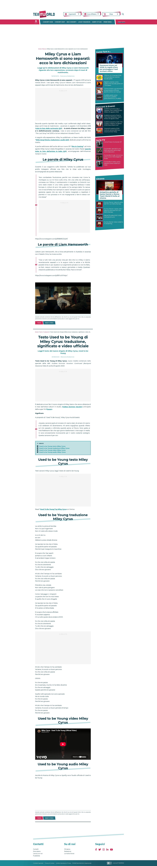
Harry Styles (97, 22)
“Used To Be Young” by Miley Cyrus (53, 509)
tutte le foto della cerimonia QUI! (49, 128)
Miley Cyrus (49, 323)
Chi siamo (67, 849)
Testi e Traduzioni (44, 332)
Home (39, 48)
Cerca (122, 14)
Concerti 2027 (60, 22)
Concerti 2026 (48, 22)
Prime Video (108, 22)
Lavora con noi (37, 853)
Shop (111, 14)
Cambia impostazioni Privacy (63, 863)
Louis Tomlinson (84, 22)
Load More (63, 826)
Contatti (35, 849)
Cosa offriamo (91, 14)
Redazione (67, 851)
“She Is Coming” (77, 146)
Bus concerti (71, 22)
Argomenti (72, 14)
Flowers (49, 409)
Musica (44, 48)
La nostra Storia (69, 853)
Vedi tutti (121, 22)
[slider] (61, 312)
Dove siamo (37, 851)
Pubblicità (36, 856)
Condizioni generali (38, 863)
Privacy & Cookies (49, 863)
